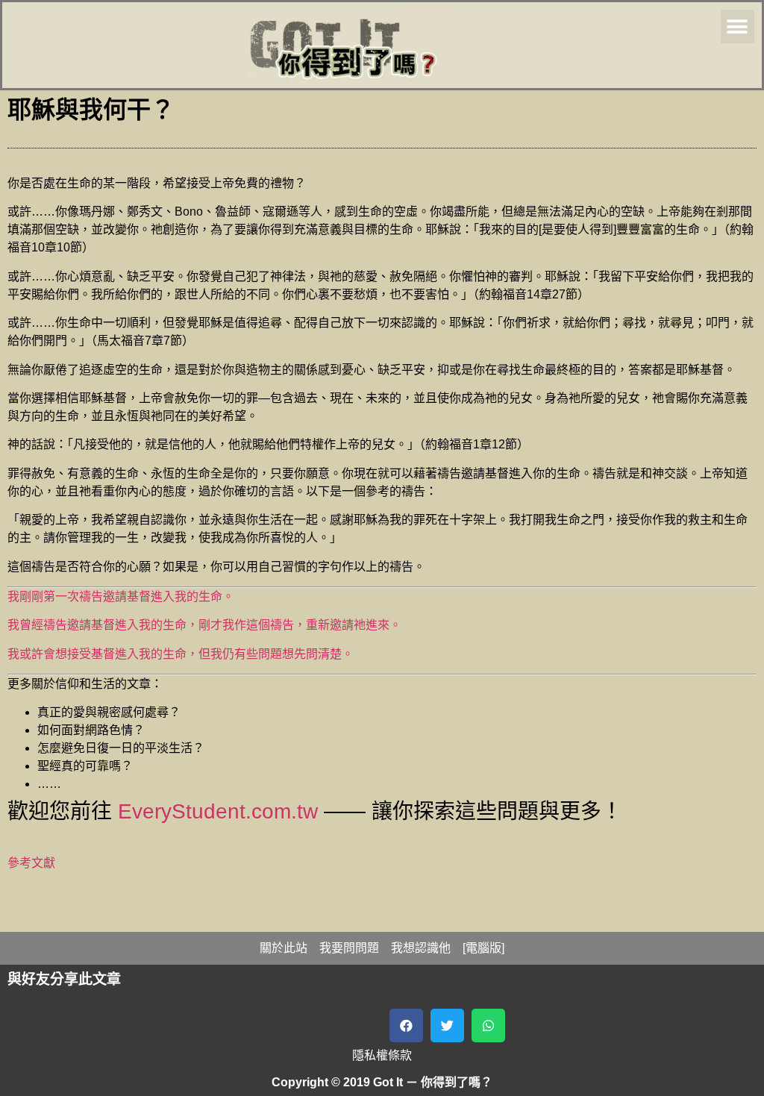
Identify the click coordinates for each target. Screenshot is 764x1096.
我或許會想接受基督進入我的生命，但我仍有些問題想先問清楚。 (180, 654)
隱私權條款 (382, 1055)
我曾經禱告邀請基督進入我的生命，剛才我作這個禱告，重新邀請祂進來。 (204, 625)
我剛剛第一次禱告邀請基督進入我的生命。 (120, 596)
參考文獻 (31, 863)
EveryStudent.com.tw (218, 811)
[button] (737, 26)
